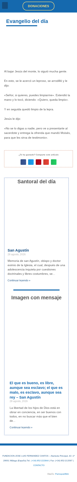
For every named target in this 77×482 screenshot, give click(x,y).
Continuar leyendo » (19, 280)
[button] (5, 5)
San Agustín (18, 250)
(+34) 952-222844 (40, 460)
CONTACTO (39, 465)
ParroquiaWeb (62, 474)
